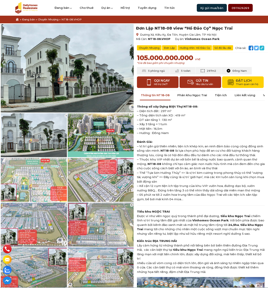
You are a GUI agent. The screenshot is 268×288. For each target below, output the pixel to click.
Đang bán (62, 8)
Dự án (105, 8)
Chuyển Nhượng (48, 19)
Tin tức (169, 8)
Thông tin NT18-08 (155, 95)
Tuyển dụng (147, 8)
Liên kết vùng (245, 95)
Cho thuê (87, 8)
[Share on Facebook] (251, 48)
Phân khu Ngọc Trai (192, 95)
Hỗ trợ (125, 8)
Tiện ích (221, 95)
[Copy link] (262, 48)
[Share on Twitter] (256, 48)
